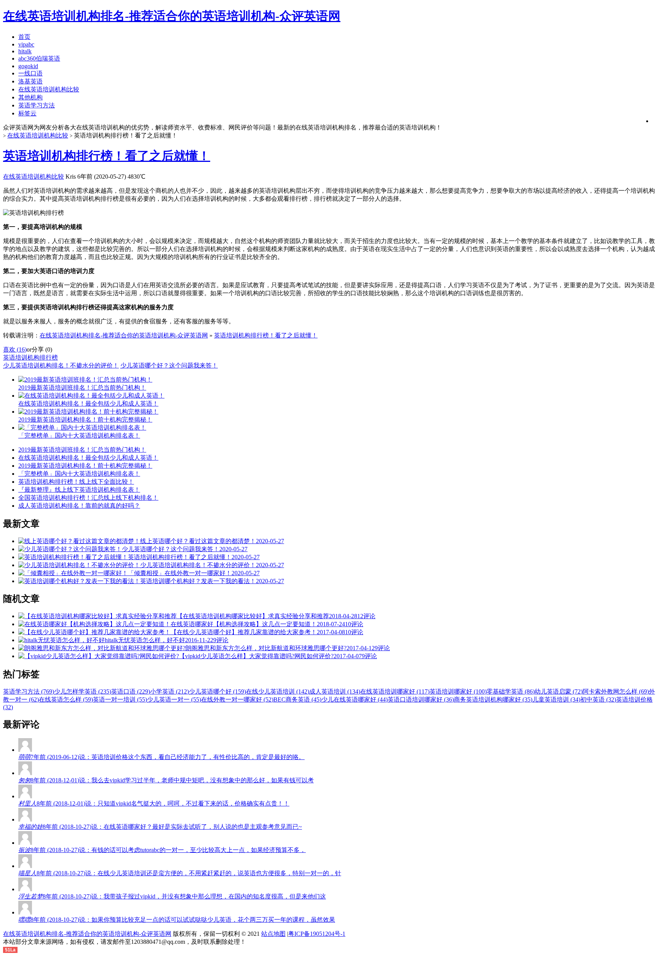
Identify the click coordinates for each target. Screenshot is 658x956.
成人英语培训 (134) (334, 691)
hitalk (25, 51)
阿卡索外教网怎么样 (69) (616, 691)
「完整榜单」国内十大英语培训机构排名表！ (79, 473)
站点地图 (273, 933)
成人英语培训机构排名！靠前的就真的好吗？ (79, 505)
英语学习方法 (36, 105)
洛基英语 (30, 81)
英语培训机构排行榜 (30, 357)
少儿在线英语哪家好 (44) (354, 699)
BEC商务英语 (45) (297, 699)
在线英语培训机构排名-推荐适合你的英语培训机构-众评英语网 (124, 335)
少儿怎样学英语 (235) (82, 691)
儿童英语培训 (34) (556, 699)
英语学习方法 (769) (28, 691)
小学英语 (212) (169, 691)
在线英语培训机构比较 (48, 89)
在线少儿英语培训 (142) (277, 691)
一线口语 (30, 73)
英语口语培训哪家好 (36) (421, 699)
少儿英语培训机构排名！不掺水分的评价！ (61, 365)
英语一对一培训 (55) (120, 699)
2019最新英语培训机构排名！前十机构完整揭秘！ (85, 465)
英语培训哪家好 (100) (458, 691)
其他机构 (30, 97)
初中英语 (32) (598, 699)
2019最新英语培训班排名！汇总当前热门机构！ (82, 449)
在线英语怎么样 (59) (66, 699)
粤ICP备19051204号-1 (316, 933)
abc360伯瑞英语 (39, 58)
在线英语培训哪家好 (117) (395, 691)
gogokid (28, 66)
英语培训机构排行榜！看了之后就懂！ (106, 156)
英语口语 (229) (130, 691)
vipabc (26, 44)
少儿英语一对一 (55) (174, 699)
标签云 (27, 113)
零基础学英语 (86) (511, 691)
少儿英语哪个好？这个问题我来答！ (169, 365)
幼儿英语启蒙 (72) (559, 691)
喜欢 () (15, 349)
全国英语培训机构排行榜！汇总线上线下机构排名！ (88, 497)
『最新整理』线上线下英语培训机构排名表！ (79, 489)
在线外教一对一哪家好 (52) (237, 699)
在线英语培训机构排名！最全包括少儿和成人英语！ (88, 457)
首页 (24, 37)
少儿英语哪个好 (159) (217, 691)
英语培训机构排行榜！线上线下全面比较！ (76, 481)
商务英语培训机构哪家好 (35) (493, 699)
